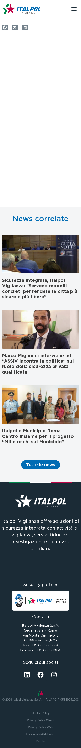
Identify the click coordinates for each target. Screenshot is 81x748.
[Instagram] (54, 675)
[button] (74, 9)
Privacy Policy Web (40, 727)
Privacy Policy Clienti (40, 720)
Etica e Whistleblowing (40, 734)
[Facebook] (40, 675)
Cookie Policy (40, 713)
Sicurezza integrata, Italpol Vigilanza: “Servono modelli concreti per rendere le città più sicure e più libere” (39, 288)
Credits (40, 741)
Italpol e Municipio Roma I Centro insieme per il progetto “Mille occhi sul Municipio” (38, 436)
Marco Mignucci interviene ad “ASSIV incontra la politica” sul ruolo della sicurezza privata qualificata (38, 364)
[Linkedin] (27, 675)
